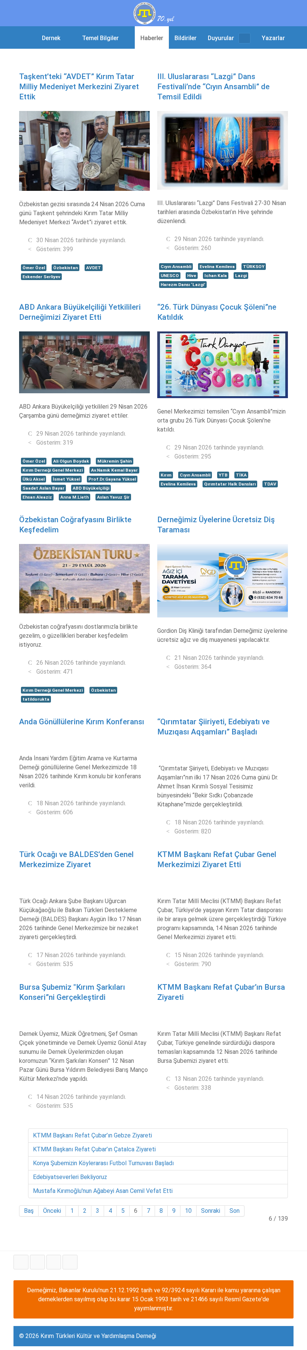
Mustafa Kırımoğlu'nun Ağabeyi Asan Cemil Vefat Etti (103, 1190)
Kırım (166, 475)
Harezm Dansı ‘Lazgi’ (183, 284)
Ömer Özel (33, 267)
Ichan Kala (215, 275)
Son (235, 1210)
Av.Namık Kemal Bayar (114, 470)
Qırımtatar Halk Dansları (230, 484)
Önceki (52, 1210)
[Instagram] (70, 1262)
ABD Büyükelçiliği (91, 488)
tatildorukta (35, 699)
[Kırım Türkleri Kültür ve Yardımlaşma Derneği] (153, 12)
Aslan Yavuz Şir (113, 497)
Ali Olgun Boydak (71, 461)
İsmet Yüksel (66, 479)
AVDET (93, 267)
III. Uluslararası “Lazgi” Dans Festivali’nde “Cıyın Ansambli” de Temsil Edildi (213, 86)
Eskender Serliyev (41, 276)
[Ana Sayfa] (26, 37)
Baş (29, 1210)
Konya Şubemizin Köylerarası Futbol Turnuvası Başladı (103, 1163)
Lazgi (241, 275)
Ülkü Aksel (33, 479)
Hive (191, 275)
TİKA (241, 475)
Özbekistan (65, 267)
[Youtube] (53, 1262)
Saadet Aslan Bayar (43, 488)
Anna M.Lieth (74, 497)
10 (188, 1210)
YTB (223, 475)
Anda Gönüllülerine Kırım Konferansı (81, 721)
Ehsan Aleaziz (37, 497)
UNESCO (170, 275)
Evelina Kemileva (217, 266)
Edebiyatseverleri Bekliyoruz (70, 1177)
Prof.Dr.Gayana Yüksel (112, 479)
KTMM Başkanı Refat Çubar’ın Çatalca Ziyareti (94, 1149)
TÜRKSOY (253, 266)
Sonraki (210, 1210)
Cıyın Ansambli (176, 266)
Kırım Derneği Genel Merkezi (52, 470)
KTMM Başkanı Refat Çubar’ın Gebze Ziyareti (92, 1135)
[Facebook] (20, 1262)
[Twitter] (37, 1262)
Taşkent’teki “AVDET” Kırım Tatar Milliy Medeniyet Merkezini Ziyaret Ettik (79, 86)
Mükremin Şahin (114, 461)
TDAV (270, 484)
